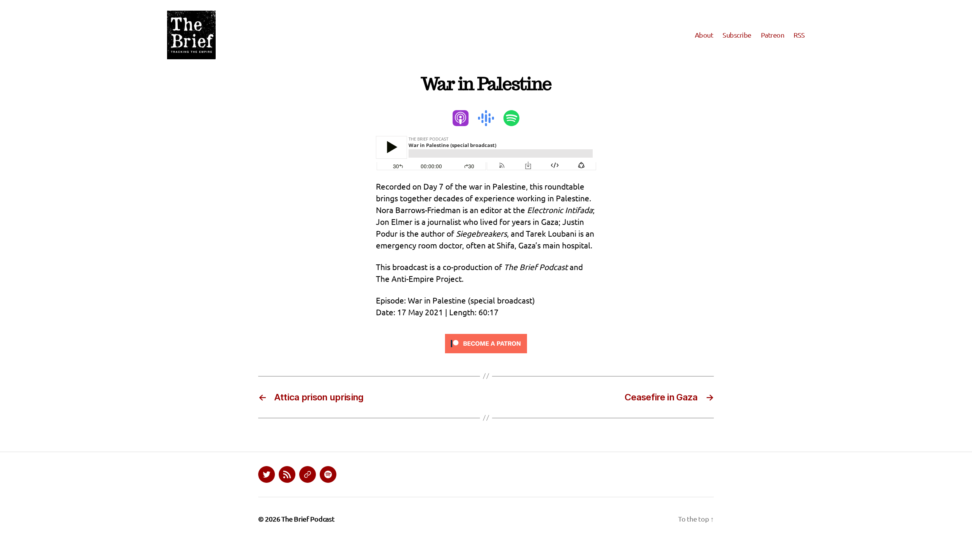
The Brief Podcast (307, 519)
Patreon (772, 35)
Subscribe (737, 35)
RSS (799, 35)
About (704, 35)
